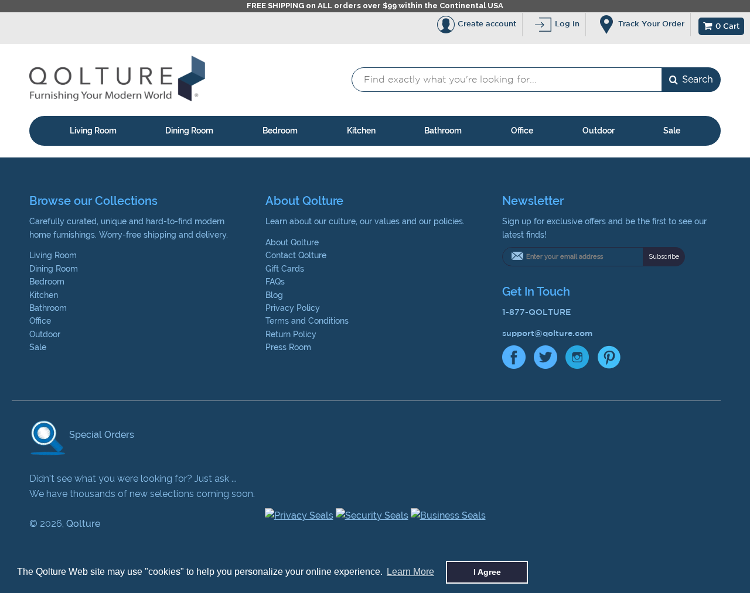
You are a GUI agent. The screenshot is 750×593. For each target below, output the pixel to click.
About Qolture (292, 242)
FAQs (275, 281)
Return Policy (290, 334)
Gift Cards (284, 268)
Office (522, 130)
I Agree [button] (487, 572)
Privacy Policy (292, 308)
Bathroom (443, 130)
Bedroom (280, 130)
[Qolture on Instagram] (577, 360)
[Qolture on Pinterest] (609, 360)
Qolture (83, 523)
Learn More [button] (410, 572)
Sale (671, 130)
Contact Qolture (295, 255)
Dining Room (189, 130)
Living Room (93, 130)
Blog (274, 295)
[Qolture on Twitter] (545, 360)
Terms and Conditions (307, 320)
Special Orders (100, 434)
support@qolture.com (547, 333)
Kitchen (361, 130)
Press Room (288, 347)
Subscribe (664, 256)
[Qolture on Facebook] (514, 360)
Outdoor (598, 130)
